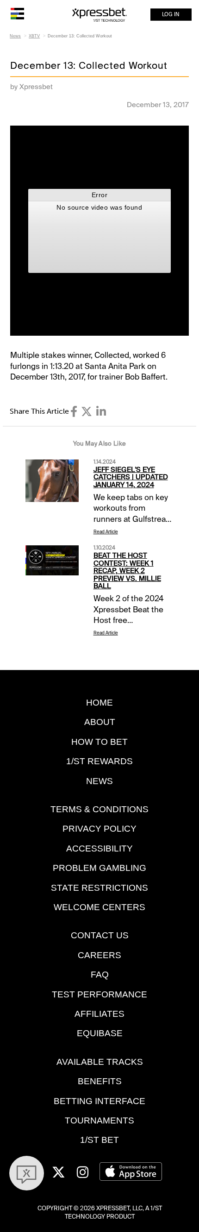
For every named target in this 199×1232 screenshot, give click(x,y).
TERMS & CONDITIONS (99, 809)
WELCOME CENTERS (99, 907)
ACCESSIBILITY (99, 848)
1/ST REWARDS (99, 761)
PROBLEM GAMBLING (99, 868)
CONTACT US (100, 935)
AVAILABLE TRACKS (99, 1062)
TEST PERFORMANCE (99, 994)
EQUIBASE (100, 1033)
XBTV (34, 36)
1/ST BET (99, 1140)
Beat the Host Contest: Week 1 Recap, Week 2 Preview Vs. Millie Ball (127, 571)
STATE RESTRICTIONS (99, 888)
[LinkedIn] (101, 411)
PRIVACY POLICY (99, 828)
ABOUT (99, 722)
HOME (99, 702)
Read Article (105, 532)
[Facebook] (73, 411)
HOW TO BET (99, 742)
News (15, 36)
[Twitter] (86, 411)
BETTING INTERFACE (99, 1101)
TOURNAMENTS (99, 1120)
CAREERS (99, 955)
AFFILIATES (99, 1014)
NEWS (99, 781)
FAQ (100, 974)
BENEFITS (100, 1081)
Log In (171, 14)
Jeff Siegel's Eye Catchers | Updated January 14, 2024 (130, 477)
